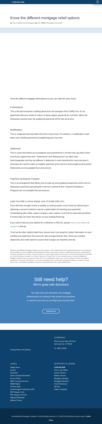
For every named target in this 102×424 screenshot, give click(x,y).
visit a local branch (79, 223)
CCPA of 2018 (15, 387)
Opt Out (57, 387)
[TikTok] (56, 412)
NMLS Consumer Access (19, 381)
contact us (14, 226)
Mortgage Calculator (61, 378)
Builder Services (60, 375)
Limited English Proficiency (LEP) (22, 389)
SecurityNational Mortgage (23, 23)
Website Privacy (16, 400)
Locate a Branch (60, 373)
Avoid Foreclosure (60, 384)
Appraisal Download (17, 398)
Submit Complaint (60, 389)
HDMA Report (15, 384)
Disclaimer (14, 373)
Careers (13, 370)
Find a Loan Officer (61, 370)
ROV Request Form (17, 392)
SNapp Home (15, 367)
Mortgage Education (54, 23)
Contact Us (51, 311)
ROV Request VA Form (18, 395)
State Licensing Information (20, 375)
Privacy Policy (15, 378)
